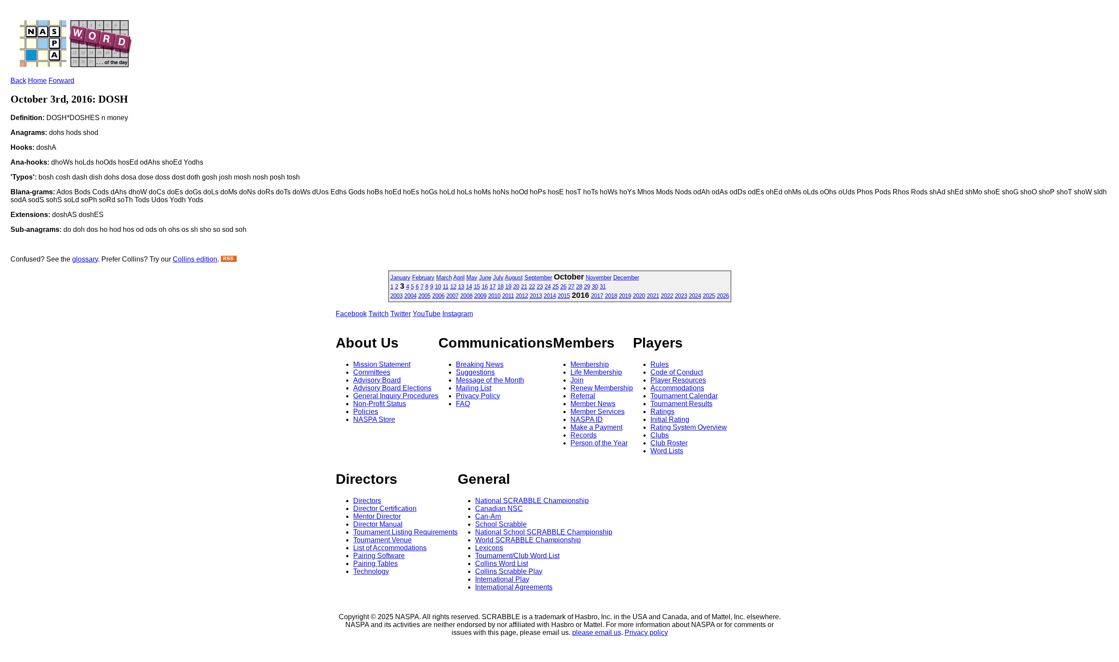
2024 (695, 296)
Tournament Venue (382, 540)
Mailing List (473, 388)
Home (37, 80)
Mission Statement (381, 364)
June (485, 277)
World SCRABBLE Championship (528, 540)
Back (18, 80)
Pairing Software (379, 555)
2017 (597, 296)
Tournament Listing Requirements (405, 532)
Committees (371, 372)
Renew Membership (601, 388)
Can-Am (488, 516)
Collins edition (195, 259)
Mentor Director (377, 516)
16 (485, 286)
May (471, 277)
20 (516, 286)
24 (548, 286)
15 (477, 286)
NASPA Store (374, 419)
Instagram (457, 313)
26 (563, 286)
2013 (536, 296)
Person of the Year (599, 443)
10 (438, 286)
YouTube (427, 313)
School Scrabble (501, 524)
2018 (611, 296)
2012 (522, 296)
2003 (396, 296)
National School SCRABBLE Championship (543, 532)
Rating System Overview (688, 427)
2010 (494, 296)
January (400, 277)
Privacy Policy (478, 396)
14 (469, 286)
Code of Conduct (676, 372)
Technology (371, 571)
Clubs (659, 435)
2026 (723, 296)
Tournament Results (681, 403)
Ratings (662, 411)
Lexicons (489, 548)
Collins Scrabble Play (508, 571)
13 (461, 286)
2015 (564, 296)
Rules (659, 364)
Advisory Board (377, 380)
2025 (709, 296)
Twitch (378, 313)
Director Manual (378, 524)
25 (556, 286)
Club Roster (669, 443)
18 (500, 286)
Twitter (400, 313)
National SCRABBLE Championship (532, 500)
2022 (667, 296)
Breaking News (480, 364)
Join (577, 380)
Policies (365, 411)
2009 (480, 296)
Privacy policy (646, 632)
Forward (61, 80)
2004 (410, 296)
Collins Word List (501, 563)
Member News (592, 403)
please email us (596, 632)
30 (595, 286)
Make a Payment (596, 427)
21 (524, 286)
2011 (508, 296)
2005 (424, 296)
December (626, 277)
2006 (438, 296)
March (444, 277)
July (498, 277)
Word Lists (666, 451)
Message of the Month (490, 380)
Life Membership (596, 372)
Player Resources (678, 380)
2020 (639, 296)
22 (532, 286)
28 (579, 286)
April (459, 277)
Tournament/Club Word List (517, 555)
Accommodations (677, 388)
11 (445, 286)
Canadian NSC (499, 508)
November (599, 277)
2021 (653, 296)
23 (540, 286)
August (514, 277)
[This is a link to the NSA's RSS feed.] (228, 259)
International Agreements (514, 587)
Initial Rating (669, 419)
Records (583, 435)
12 (453, 286)
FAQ (463, 403)
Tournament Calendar (684, 396)
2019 (625, 296)
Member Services (597, 411)
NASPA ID (586, 419)
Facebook (351, 313)
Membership (589, 364)
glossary (85, 259)
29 (587, 286)
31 (603, 286)
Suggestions (475, 372)
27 (571, 286)
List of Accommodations (390, 548)
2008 (466, 296)
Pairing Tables (375, 563)
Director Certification (385, 508)
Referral (582, 396)
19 (508, 286)
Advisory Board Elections (392, 388)
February (423, 277)
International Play (502, 579)
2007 (452, 296)
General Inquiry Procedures (395, 396)
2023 (681, 296)
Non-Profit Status (379, 403)
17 (493, 286)
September (538, 277)
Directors (367, 500)
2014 (550, 296)
